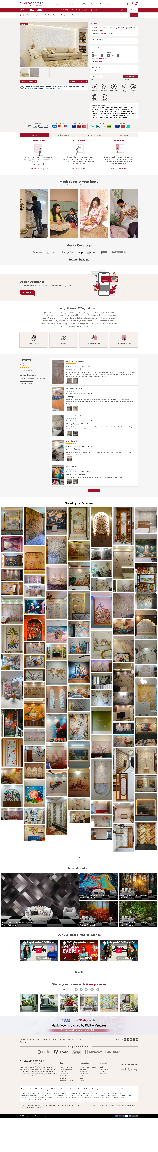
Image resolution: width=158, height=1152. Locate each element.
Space (80, 1093)
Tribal (103, 1093)
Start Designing (27, 292)
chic (133, 109)
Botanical (63, 1091)
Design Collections (66, 1076)
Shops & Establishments (59, 1093)
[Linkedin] (131, 1039)
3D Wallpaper (71, 1089)
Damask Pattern (90, 1091)
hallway (103, 113)
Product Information (64, 135)
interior (114, 113)
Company (109, 4)
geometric (94, 113)
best (116, 109)
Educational (88, 1098)
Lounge (125, 113)
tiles (110, 117)
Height (109, 52)
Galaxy (106, 1091)
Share (95, 23)
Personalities (80, 1098)
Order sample (64, 1074)
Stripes (93, 1093)
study (133, 115)
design (120, 111)
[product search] (127, 4)
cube (105, 111)
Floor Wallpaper (59, 1098)
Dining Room (42, 1098)
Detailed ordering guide (79, 168)
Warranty (23, 1042)
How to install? (84, 1074)
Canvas (82, 1080)
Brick (68, 1091)
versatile (114, 117)
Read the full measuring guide (39, 169)
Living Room (119, 107)
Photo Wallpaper (44, 1100)
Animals (29, 1091)
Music (132, 1091)
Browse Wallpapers (70, 4)
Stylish (96, 117)
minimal (134, 113)
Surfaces (98, 1093)
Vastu (107, 1089)
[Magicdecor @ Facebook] (97, 989)
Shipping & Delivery (94, 135)
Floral (96, 1091)
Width (93, 52)
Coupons (103, 1071)
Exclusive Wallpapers (66, 1069)
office (106, 115)
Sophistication (117, 115)
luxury (129, 113)
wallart (119, 117)
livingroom (120, 113)
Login (121, 10)
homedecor (108, 113)
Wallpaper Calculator (66, 1080)
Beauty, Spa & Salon (43, 1091)
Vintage (109, 1093)
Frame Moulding (114, 1098)
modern (94, 115)
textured (106, 117)
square (123, 115)
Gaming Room (33, 1098)
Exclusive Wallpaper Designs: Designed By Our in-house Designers (48, 1089)
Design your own (65, 1071)
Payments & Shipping (27, 1039)
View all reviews (94, 491)
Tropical (102, 1089)
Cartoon (73, 1091)
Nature (131, 1089)
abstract (97, 109)
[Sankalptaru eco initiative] (129, 1068)
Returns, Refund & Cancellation (47, 1039)
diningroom (125, 111)
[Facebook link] (134, 1039)
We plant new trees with (129, 1064)
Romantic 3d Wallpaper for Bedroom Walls (76, 1095)
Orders (102, 1067)
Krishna (109, 1095)
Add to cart (97, 77)
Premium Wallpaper (66, 1067)
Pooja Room (24, 1098)
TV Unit (37, 1100)
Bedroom (113, 107)
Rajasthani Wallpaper (57, 1095)
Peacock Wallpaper (45, 1095)
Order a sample (131, 77)
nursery (102, 115)
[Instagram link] (128, 1039)
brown (123, 109)
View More (79, 858)
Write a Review (26, 383)
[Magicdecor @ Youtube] (76, 989)
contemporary (99, 111)
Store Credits (104, 1069)
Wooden (114, 1093)
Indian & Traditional (122, 1089)
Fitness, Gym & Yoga (98, 1098)
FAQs (81, 1076)
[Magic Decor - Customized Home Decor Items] (31, 4)
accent (101, 109)
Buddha (103, 1095)
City (83, 1091)
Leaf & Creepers (125, 1091)
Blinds (99, 4)
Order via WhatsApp (28, 82)
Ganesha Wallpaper (94, 1095)
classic (93, 111)
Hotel (118, 1091)
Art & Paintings (94, 1089)
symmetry (101, 117)
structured (128, 115)
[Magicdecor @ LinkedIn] (92, 989)
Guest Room (50, 1098)
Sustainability (123, 135)
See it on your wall (79, 82)
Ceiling (79, 1091)
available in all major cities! (79, 10)
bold (119, 109)
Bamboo (34, 1091)
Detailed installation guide (119, 168)
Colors (82, 1078)
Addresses (103, 1074)
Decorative (114, 111)
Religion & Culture (31, 1093)
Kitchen (129, 1095)
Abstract (23, 1091)
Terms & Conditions (66, 1039)
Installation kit (98, 61)
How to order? (84, 1071)
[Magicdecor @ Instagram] (81, 989)
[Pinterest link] (137, 1039)
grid (99, 113)
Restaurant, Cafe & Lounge (45, 1093)
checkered (128, 109)
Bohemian (56, 1091)
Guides (34, 135)
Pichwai (31, 1100)
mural (97, 115)
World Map (113, 1089)
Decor (109, 111)
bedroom (111, 109)
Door (107, 1098)
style (93, 117)
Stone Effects (86, 1093)
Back (135, 15)
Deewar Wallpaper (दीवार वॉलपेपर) (29, 1095)
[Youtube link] (125, 1039)
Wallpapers (101, 107)
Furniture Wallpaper (70, 1098)
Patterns (131, 107)
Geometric (112, 1091)
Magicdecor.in (29, 1116)
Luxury (122, 1098)
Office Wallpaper (72, 1093)
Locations (63, 1078)
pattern (110, 115)
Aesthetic (107, 107)
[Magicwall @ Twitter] (86, 989)
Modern (126, 107)
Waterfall (120, 1093)
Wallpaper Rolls (87, 4)
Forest (101, 1091)
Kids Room (80, 1089)
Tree (51, 1091)
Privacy (78, 1039)
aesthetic (106, 109)
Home (57, 4)
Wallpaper (124, 117)
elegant (131, 111)
